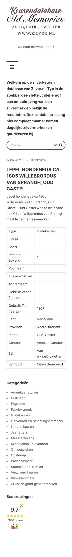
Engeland (18, 404)
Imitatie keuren (22, 427)
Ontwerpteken (22, 449)
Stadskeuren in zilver (27, 467)
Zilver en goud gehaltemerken (34, 484)
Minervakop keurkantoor (29, 444)
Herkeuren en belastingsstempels (37, 421)
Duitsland (18, 398)
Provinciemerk (22, 461)
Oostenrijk (18, 455)
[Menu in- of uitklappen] (12, 67)
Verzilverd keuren (24, 472)
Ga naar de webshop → (36, 47)
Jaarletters (19, 432)
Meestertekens (22, 438)
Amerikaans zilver (24, 392)
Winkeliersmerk (22, 478)
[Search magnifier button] (61, 145)
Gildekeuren (38, 160)
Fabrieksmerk (21, 409)
